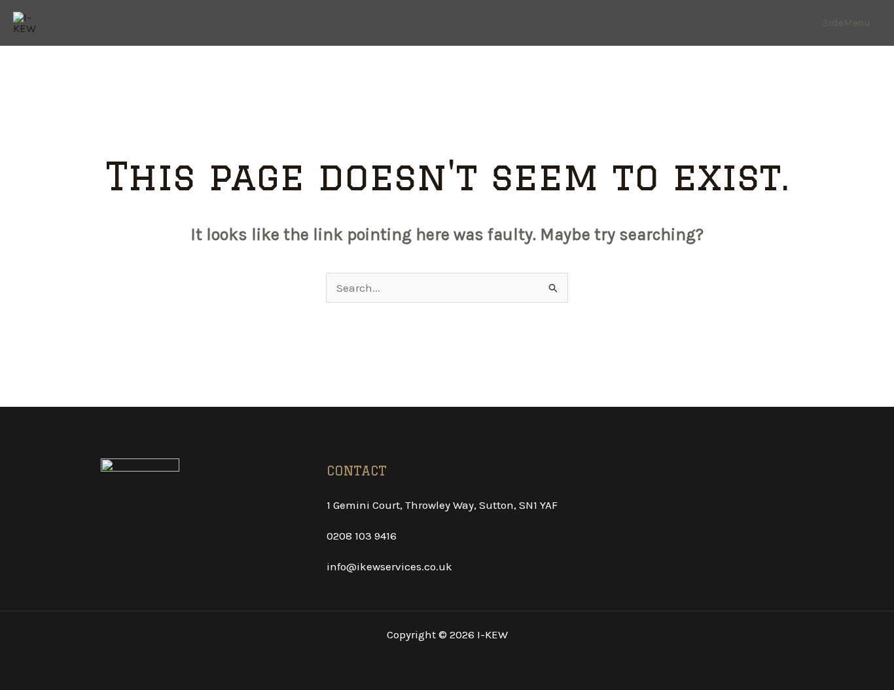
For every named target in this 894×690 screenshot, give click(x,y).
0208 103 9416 (362, 535)
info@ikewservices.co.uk (389, 566)
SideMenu (846, 22)
